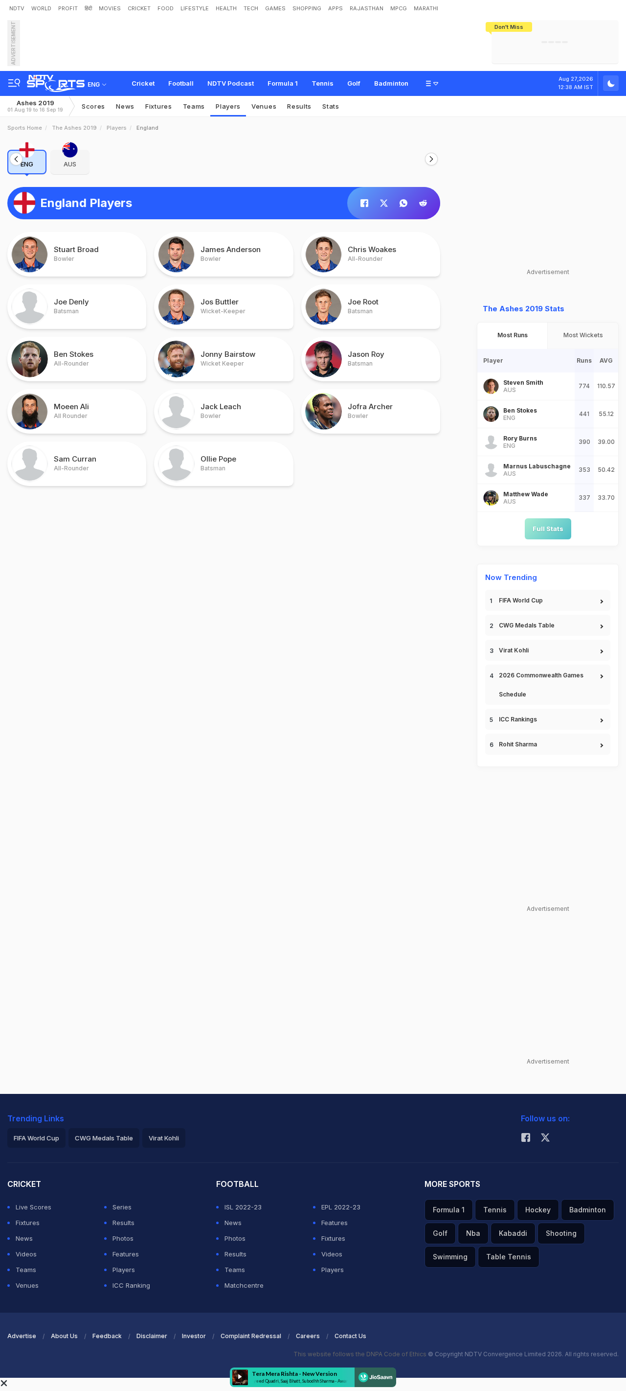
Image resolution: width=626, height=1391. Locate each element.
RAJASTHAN (366, 8)
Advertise (21, 1336)
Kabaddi (513, 1233)
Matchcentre (244, 1285)
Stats (330, 106)
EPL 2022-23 (340, 1207)
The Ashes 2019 (74, 127)
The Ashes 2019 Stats (523, 308)
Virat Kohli (514, 650)
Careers (308, 1336)
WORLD (41, 8)
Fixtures (158, 106)
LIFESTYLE (194, 8)
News (125, 106)
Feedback (107, 1336)
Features (125, 1254)
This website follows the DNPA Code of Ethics (360, 1354)
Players (117, 127)
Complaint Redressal (251, 1336)
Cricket (143, 83)
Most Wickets (583, 335)
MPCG (398, 8)
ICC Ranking (131, 1285)
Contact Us (350, 1336)
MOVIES (110, 8)
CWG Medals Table (527, 625)
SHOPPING (306, 8)
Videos (26, 1254)
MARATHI (426, 8)
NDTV (16, 8)
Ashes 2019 (35, 106)
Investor (194, 1336)
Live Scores (33, 1207)
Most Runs (512, 335)
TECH (251, 8)
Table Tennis (508, 1256)
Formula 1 (283, 83)
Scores (93, 106)
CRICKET (139, 8)
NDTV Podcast (230, 83)
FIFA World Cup (521, 600)
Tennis (323, 83)
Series (122, 1207)
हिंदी (88, 8)
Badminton (391, 83)
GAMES (275, 8)
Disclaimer (151, 1336)
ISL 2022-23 (243, 1207)
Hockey (538, 1210)
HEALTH (226, 8)
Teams (26, 1270)
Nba (473, 1233)
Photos (123, 1238)
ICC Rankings (518, 719)
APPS (335, 8)
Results (299, 106)
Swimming (450, 1256)
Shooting (561, 1233)
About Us (64, 1336)
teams (194, 106)
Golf (353, 83)
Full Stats (548, 529)
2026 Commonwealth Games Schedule (541, 685)
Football (181, 83)
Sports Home (24, 127)
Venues (263, 106)
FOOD (165, 8)
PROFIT (68, 8)
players (228, 106)
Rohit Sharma (518, 744)
